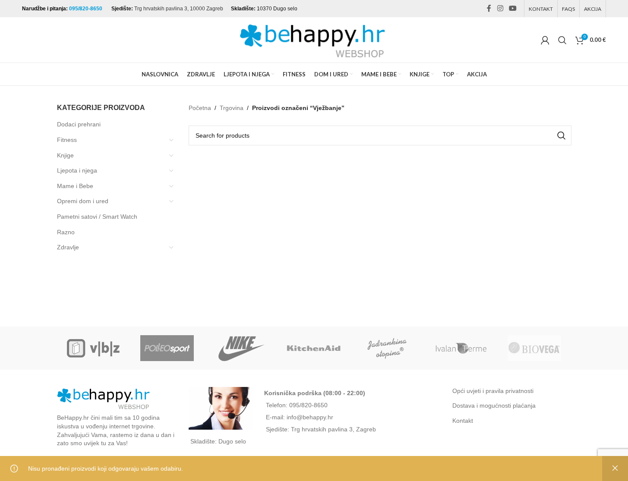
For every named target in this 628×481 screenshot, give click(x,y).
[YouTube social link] (512, 8)
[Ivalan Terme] (461, 348)
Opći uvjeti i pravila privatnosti (492, 390)
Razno (66, 232)
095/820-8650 (86, 9)
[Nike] (240, 348)
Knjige (65, 155)
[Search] (562, 40)
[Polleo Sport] (167, 348)
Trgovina (231, 107)
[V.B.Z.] (93, 348)
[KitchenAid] (313, 348)
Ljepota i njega (77, 170)
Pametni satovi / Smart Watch (97, 216)
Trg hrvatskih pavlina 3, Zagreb (333, 429)
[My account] (545, 40)
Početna (200, 107)
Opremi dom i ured (82, 201)
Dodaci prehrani (79, 124)
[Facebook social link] (489, 8)
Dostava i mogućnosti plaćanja (494, 405)
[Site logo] (314, 39)
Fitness (67, 139)
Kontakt (462, 420)
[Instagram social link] (500, 8)
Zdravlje (68, 247)
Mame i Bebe (75, 185)
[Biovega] (534, 348)
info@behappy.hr (310, 417)
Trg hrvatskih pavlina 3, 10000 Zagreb (178, 9)
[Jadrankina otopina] (387, 348)
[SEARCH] (561, 135)
